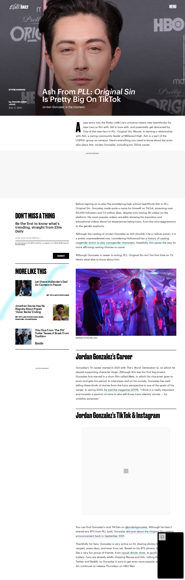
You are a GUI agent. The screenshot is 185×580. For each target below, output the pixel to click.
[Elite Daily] (19, 6)
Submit (61, 256)
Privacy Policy (20, 244)
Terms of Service (60, 243)
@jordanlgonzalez (136, 527)
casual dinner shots (133, 552)
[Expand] (160, 535)
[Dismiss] (180, 535)
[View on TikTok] (126, 471)
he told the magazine (121, 389)
